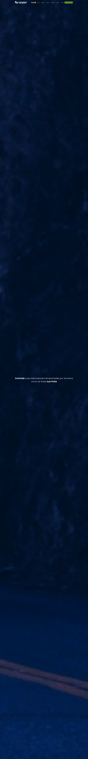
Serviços (42, 2)
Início (38, 2)
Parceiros (53, 2)
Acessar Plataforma (68, 2)
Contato (57, 2)
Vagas (62, 2)
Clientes (47, 2)
